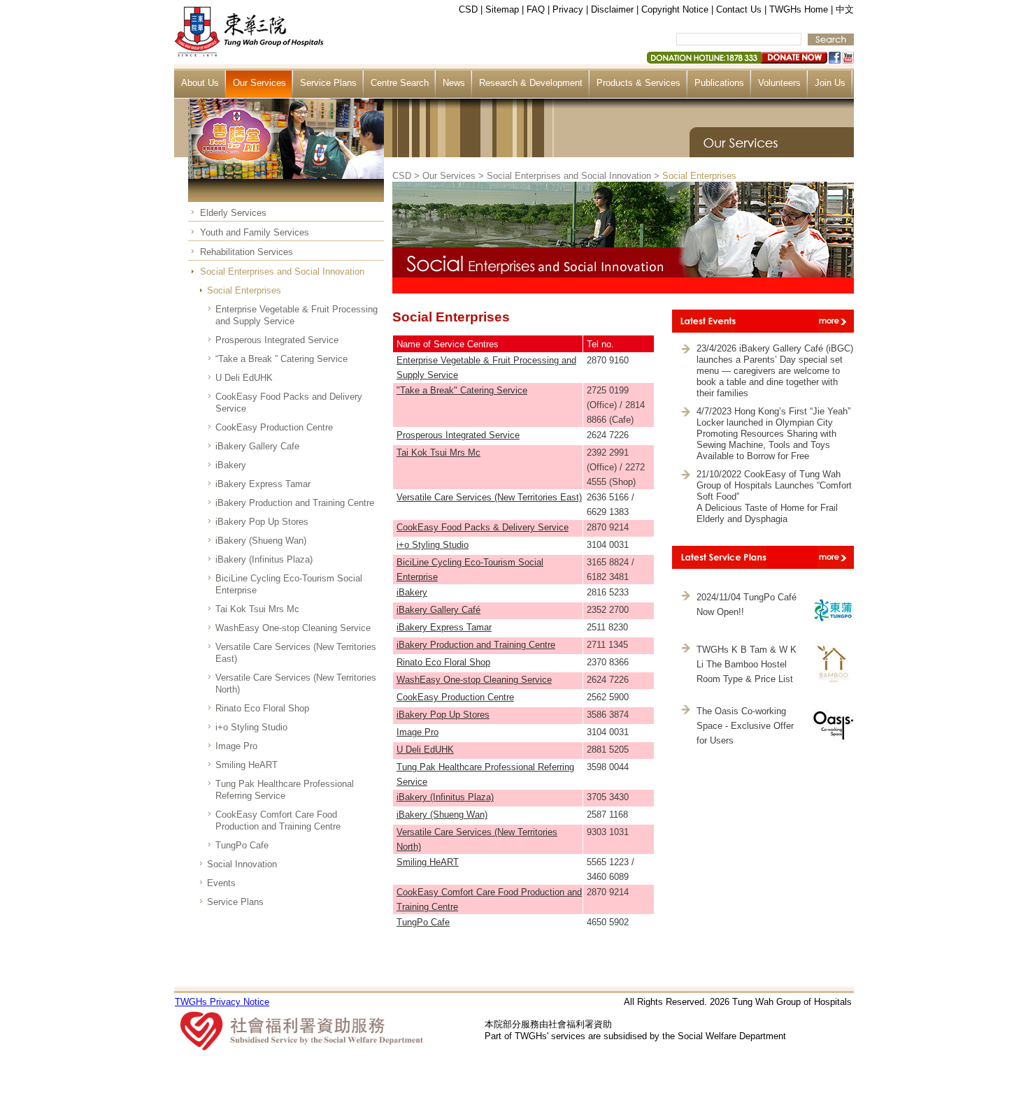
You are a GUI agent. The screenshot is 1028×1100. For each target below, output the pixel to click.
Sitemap (502, 9)
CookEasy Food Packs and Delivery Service (288, 402)
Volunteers (779, 83)
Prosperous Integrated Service (276, 340)
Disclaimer (612, 9)
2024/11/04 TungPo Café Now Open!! (747, 604)
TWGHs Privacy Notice (222, 1002)
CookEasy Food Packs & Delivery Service (483, 527)
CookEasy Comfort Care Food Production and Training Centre (278, 820)
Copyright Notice (674, 9)
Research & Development (531, 83)
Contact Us (739, 9)
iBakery (230, 465)
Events (221, 883)
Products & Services (638, 83)
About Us (200, 83)
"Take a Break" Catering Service (462, 390)
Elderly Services (233, 213)
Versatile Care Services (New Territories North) (295, 683)
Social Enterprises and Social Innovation (282, 271)
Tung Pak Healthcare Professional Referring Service (284, 790)
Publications (719, 83)
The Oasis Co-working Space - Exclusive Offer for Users (745, 726)
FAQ (536, 9)
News (454, 83)
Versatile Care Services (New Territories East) (295, 653)
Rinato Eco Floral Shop (262, 708)
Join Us (830, 83)
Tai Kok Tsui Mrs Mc (257, 609)
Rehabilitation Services (246, 252)
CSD (468, 9)
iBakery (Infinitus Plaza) (264, 559)
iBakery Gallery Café (438, 610)
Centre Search (400, 83)
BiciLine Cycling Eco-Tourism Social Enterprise (288, 584)
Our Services (259, 83)
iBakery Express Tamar (262, 484)
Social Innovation (242, 864)
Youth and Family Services (254, 232)
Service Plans (328, 83)
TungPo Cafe (242, 845)
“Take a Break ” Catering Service (281, 359)
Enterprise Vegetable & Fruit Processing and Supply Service (296, 315)
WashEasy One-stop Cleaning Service (293, 628)
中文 (845, 9)
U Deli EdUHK (244, 377)
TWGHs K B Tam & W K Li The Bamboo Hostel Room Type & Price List (747, 664)
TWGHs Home (798, 9)
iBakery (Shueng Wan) (260, 540)
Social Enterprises (244, 290)
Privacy (567, 9)
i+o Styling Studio (251, 727)
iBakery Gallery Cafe (257, 446)
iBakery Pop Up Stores (261, 521)
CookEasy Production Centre (274, 427)
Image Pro (236, 746)
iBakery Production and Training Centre (294, 503)
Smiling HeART (246, 765)
